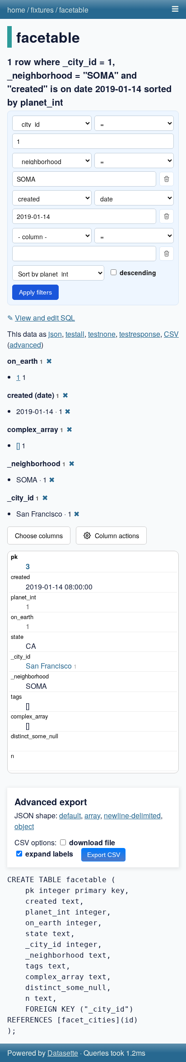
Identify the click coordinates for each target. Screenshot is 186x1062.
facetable (73, 9)
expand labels (48, 853)
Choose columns (39, 535)
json (55, 334)
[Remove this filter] (166, 179)
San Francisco (49, 665)
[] (18, 445)
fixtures (42, 9)
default (70, 815)
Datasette (62, 1053)
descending (137, 272)
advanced (25, 344)
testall (74, 334)
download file (91, 842)
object (24, 826)
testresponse (139, 334)
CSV (171, 334)
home (16, 9)
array (92, 815)
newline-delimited (132, 815)
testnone (102, 334)
